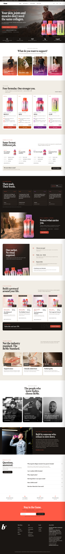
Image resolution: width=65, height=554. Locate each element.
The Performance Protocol (38, 313)
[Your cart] (60, 3)
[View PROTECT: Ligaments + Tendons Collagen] (10, 104)
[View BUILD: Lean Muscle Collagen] (40, 104)
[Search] (54, 3)
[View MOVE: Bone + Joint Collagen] (25, 104)
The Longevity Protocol (55, 312)
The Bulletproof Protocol (8, 312)
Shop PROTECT (44, 232)
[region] (32, 112)
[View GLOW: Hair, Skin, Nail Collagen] (55, 104)
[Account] (57, 3)
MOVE (20, 114)
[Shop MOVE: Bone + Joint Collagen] (50, 27)
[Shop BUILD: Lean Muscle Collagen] (55, 27)
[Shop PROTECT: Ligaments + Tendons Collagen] (44, 27)
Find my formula (58, 91)
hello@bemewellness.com (53, 545)
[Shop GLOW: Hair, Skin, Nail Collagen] (60, 27)
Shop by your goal (23, 27)
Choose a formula (55, 326)
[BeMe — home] (5, 3)
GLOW (50, 114)
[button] (22, 525)
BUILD (35, 114)
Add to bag (10, 127)
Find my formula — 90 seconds (9, 27)
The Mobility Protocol (24, 312)
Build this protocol (7, 319)
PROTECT (6, 114)
